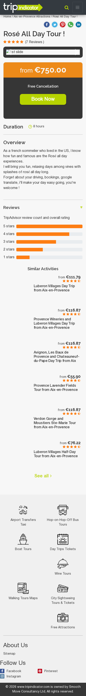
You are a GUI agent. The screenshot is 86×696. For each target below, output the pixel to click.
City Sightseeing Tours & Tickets (63, 600)
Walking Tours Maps (23, 598)
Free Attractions (63, 627)
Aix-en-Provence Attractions (32, 16)
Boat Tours (23, 549)
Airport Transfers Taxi (23, 522)
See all (42, 476)
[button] (9, 52)
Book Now (43, 99)
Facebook (14, 671)
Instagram (14, 676)
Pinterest (51, 671)
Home (7, 16)
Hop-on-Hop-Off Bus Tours (63, 522)
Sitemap (9, 653)
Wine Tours (63, 573)
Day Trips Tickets (63, 549)
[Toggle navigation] (77, 7)
